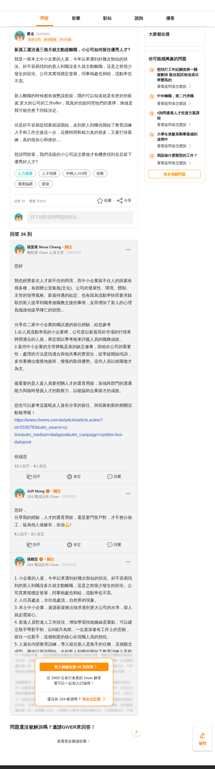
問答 (44, 18)
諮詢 (139, 18)
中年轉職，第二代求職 (175, 96)
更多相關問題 (175, 174)
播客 (170, 18)
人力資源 (25, 173)
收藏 (107, 200)
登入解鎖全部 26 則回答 (74, 667)
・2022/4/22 (72, 252)
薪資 (45, 184)
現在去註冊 (91, 699)
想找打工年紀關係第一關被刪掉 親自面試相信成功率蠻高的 (177, 74)
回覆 (117, 476)
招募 (100, 173)
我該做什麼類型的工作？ (177, 155)
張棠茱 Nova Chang (44, 247)
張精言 (32, 559)
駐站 (107, 18)
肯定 (77, 476)
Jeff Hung (36, 491)
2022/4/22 (43, 34)
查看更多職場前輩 (72, 741)
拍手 (36, 476)
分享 (127, 200)
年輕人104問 (76, 173)
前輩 (76, 18)
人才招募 (49, 173)
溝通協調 (25, 184)
